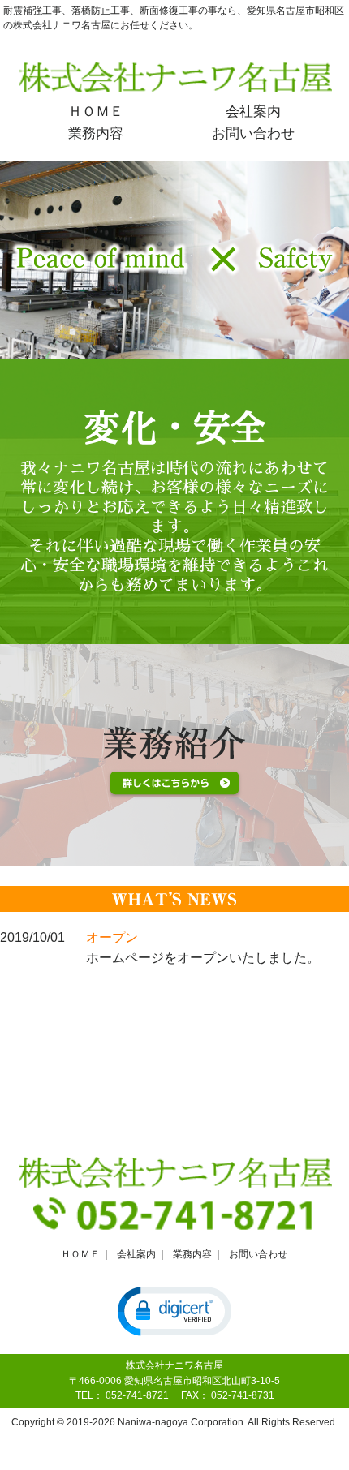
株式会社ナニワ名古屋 (175, 76)
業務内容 (95, 133)
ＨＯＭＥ (95, 111)
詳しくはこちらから (174, 784)
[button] (174, 1310)
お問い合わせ (253, 133)
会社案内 (253, 111)
